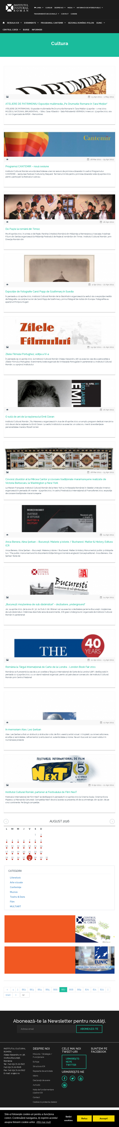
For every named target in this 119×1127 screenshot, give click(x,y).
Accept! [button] (104, 1118)
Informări (37, 30)
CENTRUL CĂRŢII (10, 30)
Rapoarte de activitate (43, 1071)
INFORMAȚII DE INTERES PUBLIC (89, 8)
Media (70, 8)
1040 (8, 995)
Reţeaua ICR (13, 23)
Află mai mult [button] (43, 1122)
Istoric (35, 1075)
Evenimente (30, 23)
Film (12, 901)
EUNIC (99, 23)
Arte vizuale (16, 882)
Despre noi (58, 8)
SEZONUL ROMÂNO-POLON (81, 23)
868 (71, 989)
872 (102, 989)
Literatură (15, 877)
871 (94, 989)
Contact (64, 14)
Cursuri (48, 8)
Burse (26, 30)
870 (87, 989)
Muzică (14, 892)
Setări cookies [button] (68, 1118)
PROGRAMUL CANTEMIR (52, 23)
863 (32, 989)
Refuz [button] (84, 1118)
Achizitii (36, 1085)
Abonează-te (89, 1028)
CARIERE (74, 14)
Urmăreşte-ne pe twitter (73, 1061)
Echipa (36, 1062)
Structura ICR (39, 1066)
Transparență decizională (45, 14)
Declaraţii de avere (41, 1080)
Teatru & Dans (17, 897)
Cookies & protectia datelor (45, 1102)
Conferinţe (15, 887)
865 (47, 989)
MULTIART (15, 906)
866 (55, 989)
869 (79, 989)
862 (24, 989)
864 (40, 989)
